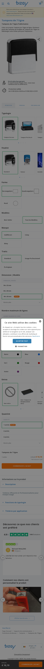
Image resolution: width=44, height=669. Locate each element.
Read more (36, 336)
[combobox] (40, 321)
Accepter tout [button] (22, 341)
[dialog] (22, 335)
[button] (22, 346)
